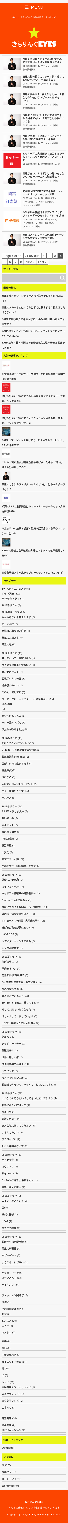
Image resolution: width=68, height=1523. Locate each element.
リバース (7, 797)
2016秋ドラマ (9, 874)
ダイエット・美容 (11, 1361)
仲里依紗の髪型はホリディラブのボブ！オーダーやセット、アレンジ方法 (43, 214)
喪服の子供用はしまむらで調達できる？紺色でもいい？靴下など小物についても (43, 118)
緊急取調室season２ (13, 756)
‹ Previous (32, 256)
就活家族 (7, 845)
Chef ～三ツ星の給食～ (15, 900)
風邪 (4, 1348)
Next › (30, 262)
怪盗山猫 (7, 1112)
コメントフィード (11, 1478)
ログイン (7, 1465)
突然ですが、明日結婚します (17, 866)
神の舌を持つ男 (10, 989)
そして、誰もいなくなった (16, 1009)
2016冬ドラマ (9, 1093)
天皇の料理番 (9, 1248)
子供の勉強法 (9, 1354)
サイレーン (8, 1173)
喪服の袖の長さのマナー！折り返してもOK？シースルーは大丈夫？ (43, 78)
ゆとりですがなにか (13, 1077)
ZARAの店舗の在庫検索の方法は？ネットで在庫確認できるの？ (33, 553)
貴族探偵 (7, 770)
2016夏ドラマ (9, 956)
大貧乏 (5, 852)
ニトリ (5, 1325)
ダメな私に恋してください (16, 1125)
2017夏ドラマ (9, 653)
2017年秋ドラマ (11, 612)
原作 (4, 1302)
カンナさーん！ (10, 671)
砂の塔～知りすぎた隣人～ (16, 913)
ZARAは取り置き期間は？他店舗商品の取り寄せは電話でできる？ (33, 345)
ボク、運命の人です (13, 790)
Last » (42, 262)
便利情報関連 (29, 69)
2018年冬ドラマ (48, 198)
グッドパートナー (11, 1043)
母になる (7, 777)
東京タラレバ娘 (10, 859)
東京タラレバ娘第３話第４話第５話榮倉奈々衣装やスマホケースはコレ (33, 531)
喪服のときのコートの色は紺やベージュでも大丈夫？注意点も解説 (43, 236)
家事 (4, 1341)
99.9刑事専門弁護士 (13, 1064)
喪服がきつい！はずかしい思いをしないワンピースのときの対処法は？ (43, 175)
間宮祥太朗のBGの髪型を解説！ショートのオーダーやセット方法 (43, 193)
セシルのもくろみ (11, 715)
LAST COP (8, 934)
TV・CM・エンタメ (44, 202)
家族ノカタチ (9, 1118)
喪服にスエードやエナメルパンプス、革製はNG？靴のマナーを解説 (43, 137)
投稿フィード (9, 1472)
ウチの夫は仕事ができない (16, 664)
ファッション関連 (49, 66)
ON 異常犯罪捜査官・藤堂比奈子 (20, 982)
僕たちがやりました (13, 729)
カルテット (8, 825)
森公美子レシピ (10, 1400)
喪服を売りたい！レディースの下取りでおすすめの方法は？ (32, 298)
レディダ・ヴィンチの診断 (16, 941)
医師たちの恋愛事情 (13, 1241)
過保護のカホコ (10, 685)
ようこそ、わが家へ (13, 1262)
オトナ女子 (8, 1159)
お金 (4, 1313)
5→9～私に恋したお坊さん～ (18, 1180)
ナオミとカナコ (10, 1132)
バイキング (8, 1284)
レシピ (5, 1382)
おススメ (7, 1320)
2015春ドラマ (9, 1236)
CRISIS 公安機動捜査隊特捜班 (19, 749)
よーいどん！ (9, 1277)
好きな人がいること (13, 995)
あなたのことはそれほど (15, 743)
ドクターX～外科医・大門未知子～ (21, 920)
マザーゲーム (9, 1255)
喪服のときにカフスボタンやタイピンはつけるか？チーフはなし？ (33, 487)
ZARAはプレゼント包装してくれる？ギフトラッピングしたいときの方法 (33, 333)
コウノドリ (8, 1166)
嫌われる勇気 (9, 831)
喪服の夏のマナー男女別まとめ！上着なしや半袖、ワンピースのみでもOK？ (43, 97)
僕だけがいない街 (11, 1430)
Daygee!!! (8, 1447)
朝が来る (7, 1036)
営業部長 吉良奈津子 (13, 975)
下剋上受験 (8, 838)
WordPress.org (10, 1485)
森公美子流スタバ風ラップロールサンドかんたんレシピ (32, 572)
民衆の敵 (7, 644)
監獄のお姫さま (10, 637)
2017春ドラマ (9, 738)
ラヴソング (8, 1071)
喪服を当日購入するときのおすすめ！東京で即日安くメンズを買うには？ (43, 60)
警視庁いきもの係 (11, 678)
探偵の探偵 (8, 1214)
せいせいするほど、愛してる (17, 1002)
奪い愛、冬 (8, 818)
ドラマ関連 (28, 202)
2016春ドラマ (9, 1031)
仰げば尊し (8, 961)
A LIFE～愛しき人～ (13, 811)
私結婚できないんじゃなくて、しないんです (26, 1084)
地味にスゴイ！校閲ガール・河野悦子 (22, 907)
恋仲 (4, 1207)
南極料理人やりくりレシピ (16, 1387)
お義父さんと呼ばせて (14, 1105)
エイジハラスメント (13, 1200)
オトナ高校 (8, 624)
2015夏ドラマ (9, 1195)
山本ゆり (7, 1407)
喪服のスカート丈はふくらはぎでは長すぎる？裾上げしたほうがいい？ (33, 310)
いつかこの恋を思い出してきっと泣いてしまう (27, 1098)
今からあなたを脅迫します (16, 617)
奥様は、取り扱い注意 (14, 630)
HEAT (5, 1221)
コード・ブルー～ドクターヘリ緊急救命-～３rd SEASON (29, 701)
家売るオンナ (9, 968)
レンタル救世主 (10, 948)
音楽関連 (7, 1418)
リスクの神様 (9, 1228)
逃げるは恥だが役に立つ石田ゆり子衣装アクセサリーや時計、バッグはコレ (33, 398)
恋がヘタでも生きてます (15, 763)
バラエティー (9, 1272)
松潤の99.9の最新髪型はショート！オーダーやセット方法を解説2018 (33, 509)
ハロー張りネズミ (11, 722)
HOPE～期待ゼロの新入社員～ (18, 1023)
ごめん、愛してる (11, 692)
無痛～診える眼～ (11, 1187)
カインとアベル (10, 886)
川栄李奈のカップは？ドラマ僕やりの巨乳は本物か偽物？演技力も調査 (33, 376)
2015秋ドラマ (9, 1154)
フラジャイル (9, 1139)
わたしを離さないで (13, 1146)
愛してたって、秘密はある (16, 658)
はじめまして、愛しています (17, 1016)
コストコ (7, 1332)
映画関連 (7, 1425)
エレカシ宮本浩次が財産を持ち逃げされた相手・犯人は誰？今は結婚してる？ (32, 465)
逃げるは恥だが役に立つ (15, 927)
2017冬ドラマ (9, 806)
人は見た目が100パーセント (17, 784)
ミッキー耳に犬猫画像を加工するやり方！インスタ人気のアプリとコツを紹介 (43, 156)
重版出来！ (8, 1050)
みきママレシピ (10, 1394)
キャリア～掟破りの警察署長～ (19, 893)
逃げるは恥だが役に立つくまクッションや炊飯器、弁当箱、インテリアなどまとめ (32, 420)
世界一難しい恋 (10, 1057)
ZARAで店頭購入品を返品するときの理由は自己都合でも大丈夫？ (33, 321)
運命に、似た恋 (10, 879)
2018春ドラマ (9, 605)
